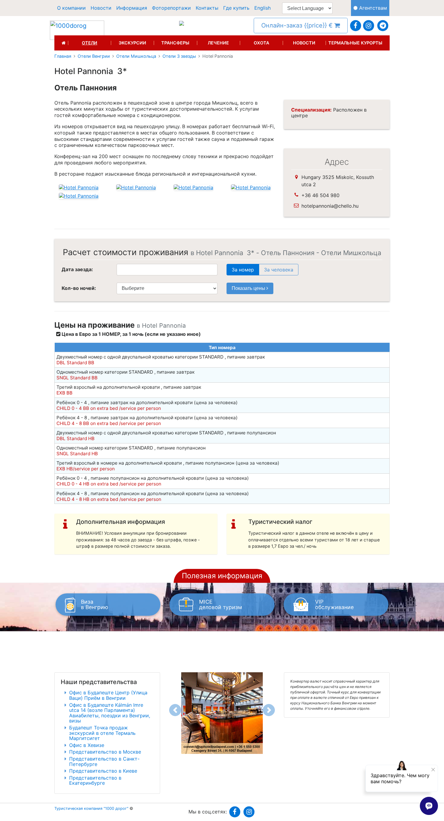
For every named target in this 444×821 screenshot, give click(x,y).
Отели (89, 43)
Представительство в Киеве (103, 771)
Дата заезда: (77, 269)
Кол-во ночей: (79, 288)
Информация (131, 8)
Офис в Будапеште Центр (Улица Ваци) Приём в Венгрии (108, 695)
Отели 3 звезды (179, 56)
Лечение (218, 43)
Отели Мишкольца (136, 56)
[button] (175, 710)
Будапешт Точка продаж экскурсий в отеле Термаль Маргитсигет (102, 733)
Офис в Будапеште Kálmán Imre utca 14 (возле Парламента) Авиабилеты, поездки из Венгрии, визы (109, 713)
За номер (243, 270)
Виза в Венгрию (94, 604)
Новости (101, 8)
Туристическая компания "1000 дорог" (91, 808)
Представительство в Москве (105, 752)
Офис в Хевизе (86, 745)
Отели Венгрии (94, 56)
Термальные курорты (355, 43)
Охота (261, 43)
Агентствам (372, 8)
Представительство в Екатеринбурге (95, 780)
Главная (62, 56)
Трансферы (175, 43)
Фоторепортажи (171, 8)
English (262, 8)
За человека (278, 270)
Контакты (207, 8)
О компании (71, 8)
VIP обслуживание (334, 604)
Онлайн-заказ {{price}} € (297, 25)
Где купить (236, 8)
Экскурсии (132, 43)
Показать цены (249, 288)
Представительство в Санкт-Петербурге (104, 761)
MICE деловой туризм (220, 604)
